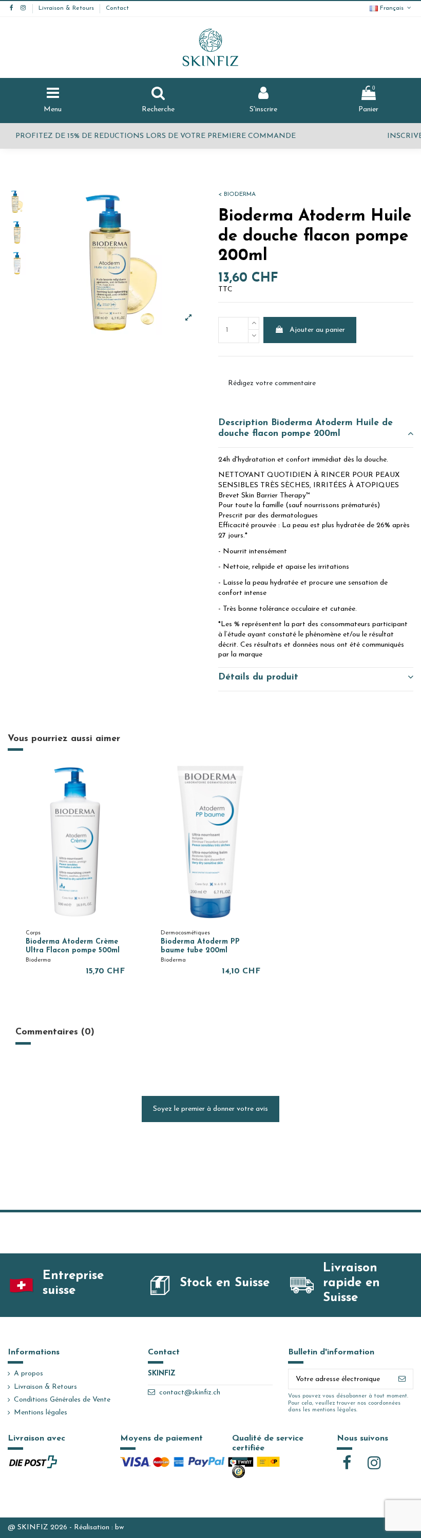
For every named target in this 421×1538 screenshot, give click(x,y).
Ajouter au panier (317, 330)
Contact (117, 8)
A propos (28, 1373)
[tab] (315, 430)
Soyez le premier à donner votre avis (210, 1109)
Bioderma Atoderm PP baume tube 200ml (200, 946)
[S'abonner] (402, 1379)
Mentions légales (40, 1412)
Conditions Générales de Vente (62, 1400)
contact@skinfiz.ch (189, 1392)
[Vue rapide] (127, 780)
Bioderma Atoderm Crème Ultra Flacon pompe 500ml (73, 946)
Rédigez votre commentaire (272, 383)
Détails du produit (258, 677)
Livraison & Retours (67, 8)
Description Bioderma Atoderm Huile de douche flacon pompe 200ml (305, 428)
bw (119, 1527)
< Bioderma (237, 194)
